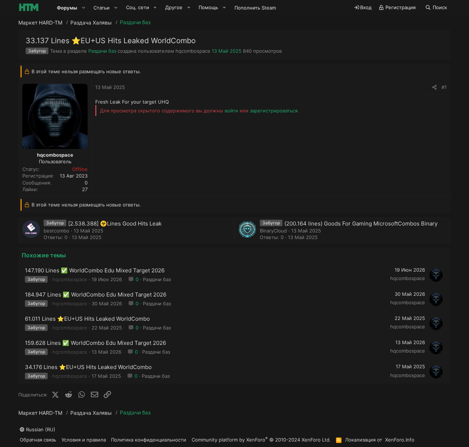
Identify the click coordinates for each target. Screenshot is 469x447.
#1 (444, 87)
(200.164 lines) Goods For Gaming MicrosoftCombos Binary (360, 223)
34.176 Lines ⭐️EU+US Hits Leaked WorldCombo (88, 367)
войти (231, 110)
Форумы (67, 8)
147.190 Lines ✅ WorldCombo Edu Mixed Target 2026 (95, 270)
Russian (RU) (40, 429)
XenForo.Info (399, 440)
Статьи (101, 8)
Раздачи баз (102, 51)
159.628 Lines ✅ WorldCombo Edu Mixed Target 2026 (95, 342)
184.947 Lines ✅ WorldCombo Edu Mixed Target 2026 (95, 294)
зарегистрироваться (274, 110)
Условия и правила (84, 440)
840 (247, 51)
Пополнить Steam (255, 8)
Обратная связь (38, 440)
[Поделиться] (434, 87)
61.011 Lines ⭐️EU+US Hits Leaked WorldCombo (87, 318)
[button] (83, 8)
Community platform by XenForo (261, 439)
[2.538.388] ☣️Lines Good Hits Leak (115, 223)
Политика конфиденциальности (148, 440)
